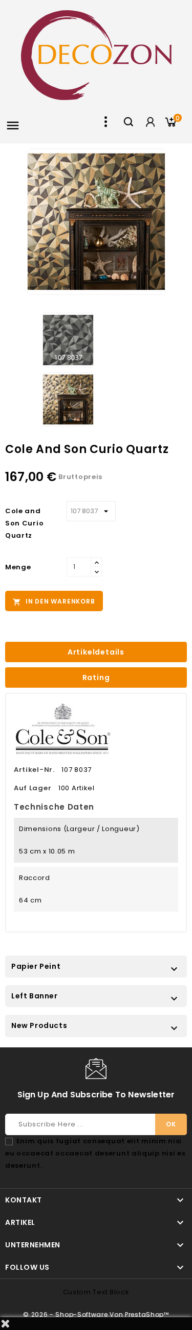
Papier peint (35, 966)
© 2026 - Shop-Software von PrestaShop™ (96, 1314)
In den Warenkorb (54, 601)
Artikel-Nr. (34, 769)
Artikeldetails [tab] (96, 652)
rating (96, 677)
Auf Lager (32, 788)
